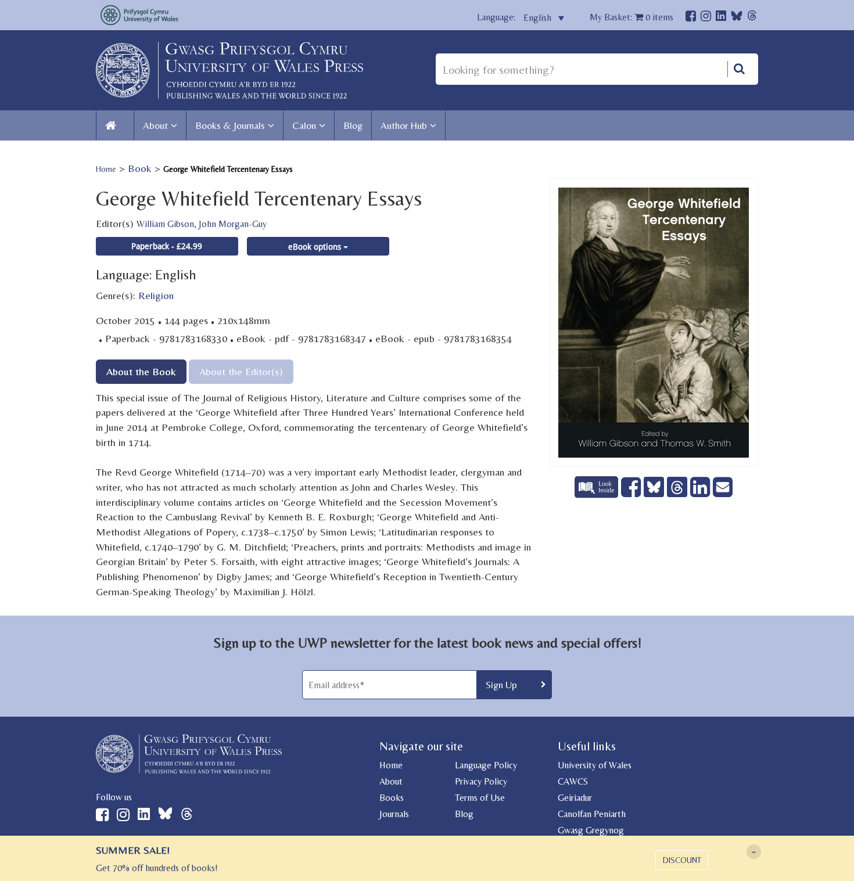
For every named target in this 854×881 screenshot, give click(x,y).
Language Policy (486, 765)
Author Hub (404, 125)
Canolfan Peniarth (592, 813)
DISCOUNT (682, 860)
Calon (304, 125)
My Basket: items (631, 17)
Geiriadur (575, 797)
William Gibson (165, 223)
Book (140, 168)
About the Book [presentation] (141, 371)
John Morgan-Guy (233, 223)
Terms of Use (480, 797)
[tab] (141, 371)
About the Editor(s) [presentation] (241, 371)
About (155, 125)
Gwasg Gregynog (591, 830)
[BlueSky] (736, 18)
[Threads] (752, 17)
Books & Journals (230, 125)
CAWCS (573, 781)
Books (391, 797)
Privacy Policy (481, 781)
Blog (353, 125)
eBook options (315, 246)
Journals (394, 813)
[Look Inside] (598, 494)
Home (106, 169)
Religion (156, 295)
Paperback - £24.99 (166, 245)
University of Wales (594, 765)
